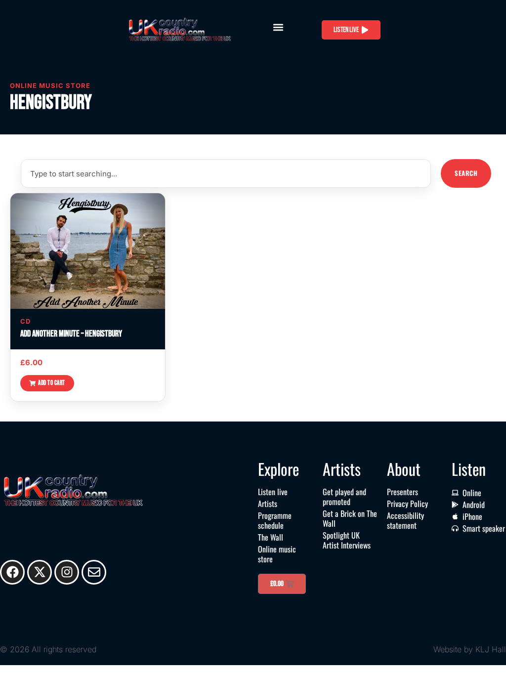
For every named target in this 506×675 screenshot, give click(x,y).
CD (25, 321)
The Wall (270, 537)
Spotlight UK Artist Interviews (347, 540)
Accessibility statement (405, 520)
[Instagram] (66, 572)
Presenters (402, 492)
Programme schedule (275, 520)
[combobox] (225, 173)
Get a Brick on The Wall (350, 518)
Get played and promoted (344, 496)
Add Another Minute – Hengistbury (71, 334)
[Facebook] (12, 572)
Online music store (277, 554)
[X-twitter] (39, 572)
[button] (278, 27)
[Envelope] (94, 572)
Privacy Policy (407, 503)
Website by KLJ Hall (469, 649)
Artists (267, 503)
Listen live (273, 492)
